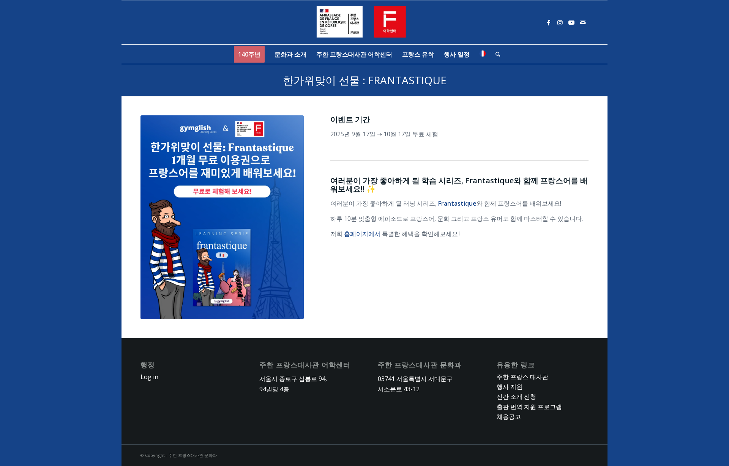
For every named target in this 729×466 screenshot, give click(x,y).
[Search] (495, 54)
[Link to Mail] (583, 22)
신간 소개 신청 (516, 396)
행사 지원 (509, 387)
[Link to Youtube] (571, 22)
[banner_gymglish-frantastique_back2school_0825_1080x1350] (222, 217)
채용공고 (509, 416)
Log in (149, 377)
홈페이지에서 (362, 234)
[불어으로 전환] (483, 54)
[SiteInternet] (365, 22)
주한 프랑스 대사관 (522, 377)
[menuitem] (249, 54)
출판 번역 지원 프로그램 (529, 407)
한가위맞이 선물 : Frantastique (365, 80)
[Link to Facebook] (548, 22)
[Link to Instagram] (560, 22)
